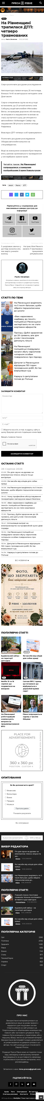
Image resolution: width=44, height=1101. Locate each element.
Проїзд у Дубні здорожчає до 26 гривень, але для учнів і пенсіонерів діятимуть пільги (19, 516)
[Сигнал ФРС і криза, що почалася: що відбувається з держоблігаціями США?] (33, 670)
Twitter (32, 234)
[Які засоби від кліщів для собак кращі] (33, 645)
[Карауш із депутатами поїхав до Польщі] (7, 383)
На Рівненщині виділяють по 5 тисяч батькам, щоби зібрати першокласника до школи (21, 490)
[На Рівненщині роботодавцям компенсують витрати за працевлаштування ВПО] (11, 703)
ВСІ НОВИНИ (21, 560)
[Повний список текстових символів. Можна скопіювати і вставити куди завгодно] (7, 898)
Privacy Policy (35, 1094)
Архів (6, 1092)
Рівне (12, 15)
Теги (13, 1092)
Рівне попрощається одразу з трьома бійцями (32, 716)
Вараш (18, 185)
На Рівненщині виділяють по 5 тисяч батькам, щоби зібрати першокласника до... (28, 877)
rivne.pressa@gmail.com (30, 1069)
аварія (11, 185)
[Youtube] (34, 1084)
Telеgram (9, 222)
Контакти (24, 1094)
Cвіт (2, 937)
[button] (40, 3)
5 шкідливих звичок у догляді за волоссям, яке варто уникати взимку (11, 250)
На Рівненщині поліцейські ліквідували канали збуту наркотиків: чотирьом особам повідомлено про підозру (28, 351)
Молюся (10, 804)
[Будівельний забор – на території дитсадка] (11, 645)
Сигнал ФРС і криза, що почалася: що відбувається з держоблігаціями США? (32, 686)
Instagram (12, 234)
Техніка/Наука (7, 958)
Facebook (22, 222)
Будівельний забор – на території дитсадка (10, 658)
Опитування (22, 1092)
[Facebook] (10, 1084)
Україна (4, 962)
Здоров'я (5, 944)
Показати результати (22, 813)
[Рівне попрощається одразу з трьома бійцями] (33, 703)
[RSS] (22, 1084)
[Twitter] (28, 1084)
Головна (4, 15)
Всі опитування (22, 823)
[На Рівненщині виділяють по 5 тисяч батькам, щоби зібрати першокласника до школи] (7, 310)
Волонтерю (12, 794)
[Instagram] (16, 1084)
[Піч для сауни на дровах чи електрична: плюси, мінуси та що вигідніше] (7, 854)
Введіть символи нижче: (11, 437)
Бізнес (4, 951)
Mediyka (16, 1098)
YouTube (35, 222)
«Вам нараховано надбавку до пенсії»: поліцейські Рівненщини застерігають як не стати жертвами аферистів (27, 321)
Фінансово (11, 791)
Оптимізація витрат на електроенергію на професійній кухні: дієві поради (21, 525)
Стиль (3, 955)
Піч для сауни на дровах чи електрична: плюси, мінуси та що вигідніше (17, 474)
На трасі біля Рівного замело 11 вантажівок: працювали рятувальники (33, 250)
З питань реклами (10, 1094)
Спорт (3, 965)
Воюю (9, 797)
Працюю (10, 801)
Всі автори (33, 1092)
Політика (5, 941)
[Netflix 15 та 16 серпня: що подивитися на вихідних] (11, 670)
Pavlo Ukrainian (11, 39)
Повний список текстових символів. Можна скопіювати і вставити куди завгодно (28, 897)
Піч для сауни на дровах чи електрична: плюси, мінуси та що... (28, 853)
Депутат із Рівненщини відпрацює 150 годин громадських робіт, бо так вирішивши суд (20, 546)
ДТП (24, 185)
